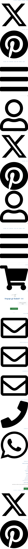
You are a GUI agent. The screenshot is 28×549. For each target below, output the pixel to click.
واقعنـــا (15, 61)
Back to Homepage (14, 308)
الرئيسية (24, 61)
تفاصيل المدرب (26, 470)
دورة (27, 466)
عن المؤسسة (20, 61)
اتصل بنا (27, 475)
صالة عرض (27, 476)
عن (27, 465)
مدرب (27, 467)
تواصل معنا (4, 61)
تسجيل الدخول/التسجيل (25, 480)
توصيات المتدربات (11, 61)
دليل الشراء (26, 471)
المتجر (7, 61)
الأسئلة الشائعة (26, 479)
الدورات (17, 61)
